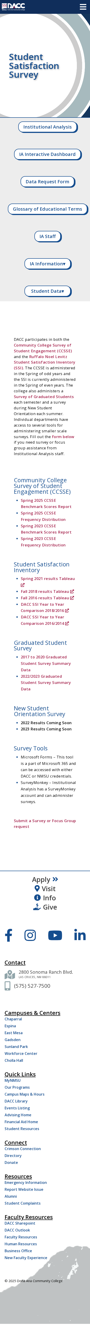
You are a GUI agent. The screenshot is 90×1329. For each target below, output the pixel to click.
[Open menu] (83, 7)
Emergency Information (26, 1182)
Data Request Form (47, 181)
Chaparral (13, 1019)
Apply (41, 879)
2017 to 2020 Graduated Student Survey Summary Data (46, 663)
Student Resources (22, 1128)
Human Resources (21, 1243)
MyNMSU (13, 1080)
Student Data (47, 291)
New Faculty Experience (26, 1257)
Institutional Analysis (47, 127)
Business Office (18, 1250)
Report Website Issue (24, 1189)
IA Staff (47, 236)
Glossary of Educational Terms (47, 209)
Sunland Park (16, 1046)
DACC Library (16, 1101)
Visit (49, 888)
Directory (13, 1155)
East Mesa (14, 1032)
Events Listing (17, 1108)
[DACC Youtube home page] (55, 935)
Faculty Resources (21, 1237)
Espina (10, 1025)
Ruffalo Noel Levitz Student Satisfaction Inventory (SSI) (44, 362)
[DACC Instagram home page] (30, 935)
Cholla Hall (14, 1060)
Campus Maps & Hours (25, 1094)
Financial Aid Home (21, 1121)
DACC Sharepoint (20, 1223)
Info (49, 897)
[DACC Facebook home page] (9, 935)
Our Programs (17, 1087)
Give (50, 907)
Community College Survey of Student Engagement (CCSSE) (43, 347)
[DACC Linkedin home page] (80, 935)
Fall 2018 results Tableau (45, 591)
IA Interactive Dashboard (47, 154)
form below (63, 436)
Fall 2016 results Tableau (45, 597)
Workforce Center (21, 1053)
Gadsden (13, 1039)
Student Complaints (23, 1203)
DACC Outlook (17, 1230)
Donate (11, 1162)
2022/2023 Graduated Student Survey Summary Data (46, 683)
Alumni (11, 1196)
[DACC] (13, 7)
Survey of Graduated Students (44, 396)
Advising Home (18, 1114)
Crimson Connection (23, 1148)
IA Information (47, 264)
